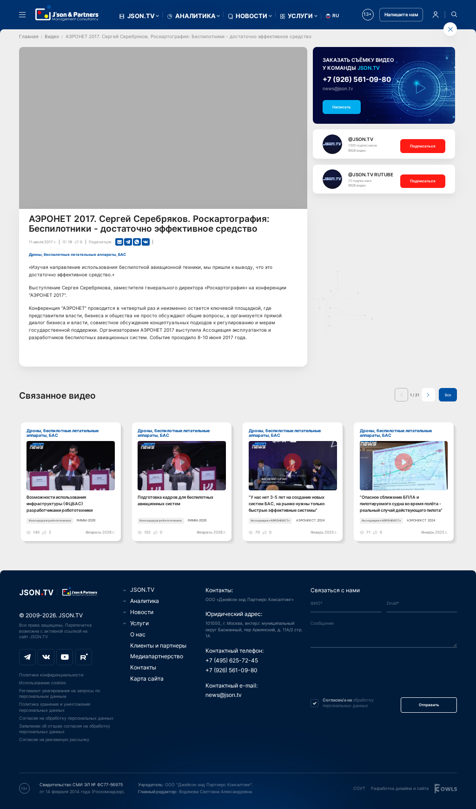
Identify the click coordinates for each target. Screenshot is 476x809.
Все (448, 395)
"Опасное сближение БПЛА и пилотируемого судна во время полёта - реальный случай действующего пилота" (401, 504)
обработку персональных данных (348, 703)
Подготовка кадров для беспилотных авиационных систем (175, 500)
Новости (251, 16)
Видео (52, 36)
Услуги (300, 16)
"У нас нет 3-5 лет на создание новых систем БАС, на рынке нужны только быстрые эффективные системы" (286, 504)
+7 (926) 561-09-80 (357, 79)
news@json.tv (338, 89)
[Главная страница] (67, 13)
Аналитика (195, 16)
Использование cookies (42, 682)
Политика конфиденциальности (51, 674)
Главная (29, 36)
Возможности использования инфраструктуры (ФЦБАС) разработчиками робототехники (59, 504)
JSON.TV (141, 16)
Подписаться (423, 146)
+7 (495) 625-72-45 (231, 660)
